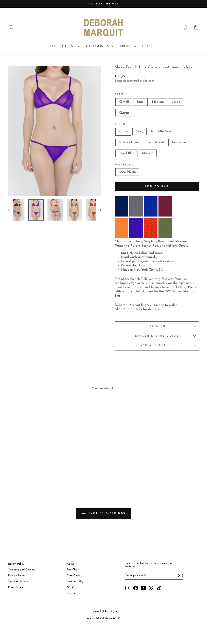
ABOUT (126, 46)
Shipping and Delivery (21, 569)
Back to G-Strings (106, 513)
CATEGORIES (98, 46)
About (70, 564)
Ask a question (156, 345)
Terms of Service (18, 581)
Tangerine (179, 142)
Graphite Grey (161, 131)
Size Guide (157, 326)
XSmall (124, 102)
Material (124, 164)
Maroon (147, 153)
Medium (158, 102)
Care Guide (73, 575)
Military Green (129, 142)
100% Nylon (127, 172)
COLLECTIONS (63, 46)
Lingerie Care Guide (157, 336)
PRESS (148, 46)
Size (119, 94)
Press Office (15, 587)
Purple (123, 131)
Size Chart (73, 569)
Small (140, 102)
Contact (71, 593)
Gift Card (72, 587)
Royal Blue (126, 153)
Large (175, 102)
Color (121, 124)
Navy (139, 131)
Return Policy (16, 564)
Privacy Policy (16, 575)
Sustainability (75, 581)
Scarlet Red (155, 142)
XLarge (124, 112)
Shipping (120, 81)
